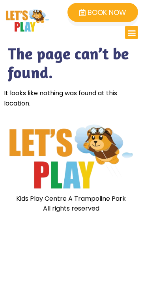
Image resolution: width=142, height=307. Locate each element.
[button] (131, 32)
